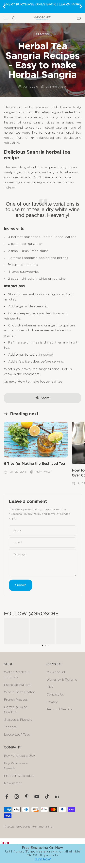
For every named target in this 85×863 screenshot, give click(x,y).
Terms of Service (59, 514)
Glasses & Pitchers (18, 719)
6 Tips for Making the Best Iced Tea (34, 464)
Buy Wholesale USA (19, 755)
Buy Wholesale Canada (16, 766)
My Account (55, 672)
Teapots (10, 727)
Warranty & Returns (61, 679)
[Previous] (4, 7)
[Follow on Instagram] (16, 796)
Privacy (52, 702)
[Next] (81, 7)
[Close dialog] (81, 848)
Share (45, 398)
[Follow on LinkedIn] (57, 796)
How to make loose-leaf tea (40, 381)
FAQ (49, 687)
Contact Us (55, 694)
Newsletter (13, 783)
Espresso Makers (17, 684)
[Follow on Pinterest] (26, 796)
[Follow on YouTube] (37, 796)
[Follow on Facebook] (6, 796)
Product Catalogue (19, 775)
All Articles (42, 34)
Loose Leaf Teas (17, 734)
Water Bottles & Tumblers (17, 675)
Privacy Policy (32, 514)
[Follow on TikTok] (47, 796)
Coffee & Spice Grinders (15, 709)
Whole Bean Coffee (19, 692)
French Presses (16, 699)
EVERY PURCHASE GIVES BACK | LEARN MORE (42, 4)
